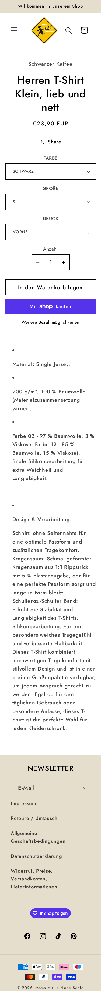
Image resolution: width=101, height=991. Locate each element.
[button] (14, 30)
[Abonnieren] (82, 788)
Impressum (23, 803)
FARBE (50, 158)
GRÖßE (51, 188)
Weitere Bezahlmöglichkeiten (51, 322)
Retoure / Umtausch (34, 818)
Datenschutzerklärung (36, 856)
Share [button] (54, 141)
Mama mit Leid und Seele (59, 987)
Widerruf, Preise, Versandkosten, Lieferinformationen (34, 878)
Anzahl (50, 249)
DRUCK (50, 219)
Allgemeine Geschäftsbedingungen (38, 837)
